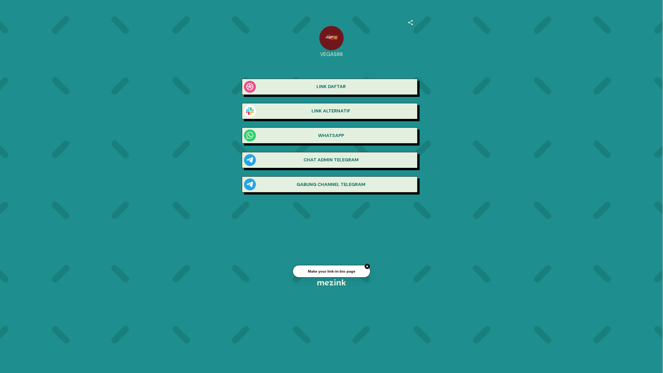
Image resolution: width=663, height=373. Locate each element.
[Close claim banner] (367, 266)
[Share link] (410, 21)
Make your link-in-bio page (331, 272)
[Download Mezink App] (331, 282)
